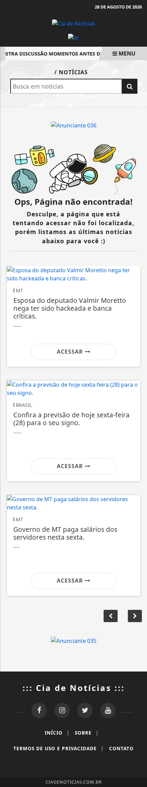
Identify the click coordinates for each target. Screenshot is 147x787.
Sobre (86, 732)
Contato (121, 748)
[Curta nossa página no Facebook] (39, 710)
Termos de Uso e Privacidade (58, 748)
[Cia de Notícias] (73, 23)
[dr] (73, 37)
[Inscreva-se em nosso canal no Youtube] (108, 710)
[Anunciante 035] (73, 640)
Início (57, 732)
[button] (135, 616)
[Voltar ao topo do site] (136, 433)
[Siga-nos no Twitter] (85, 710)
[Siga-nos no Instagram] (62, 710)
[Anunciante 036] (73, 124)
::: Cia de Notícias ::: (74, 687)
